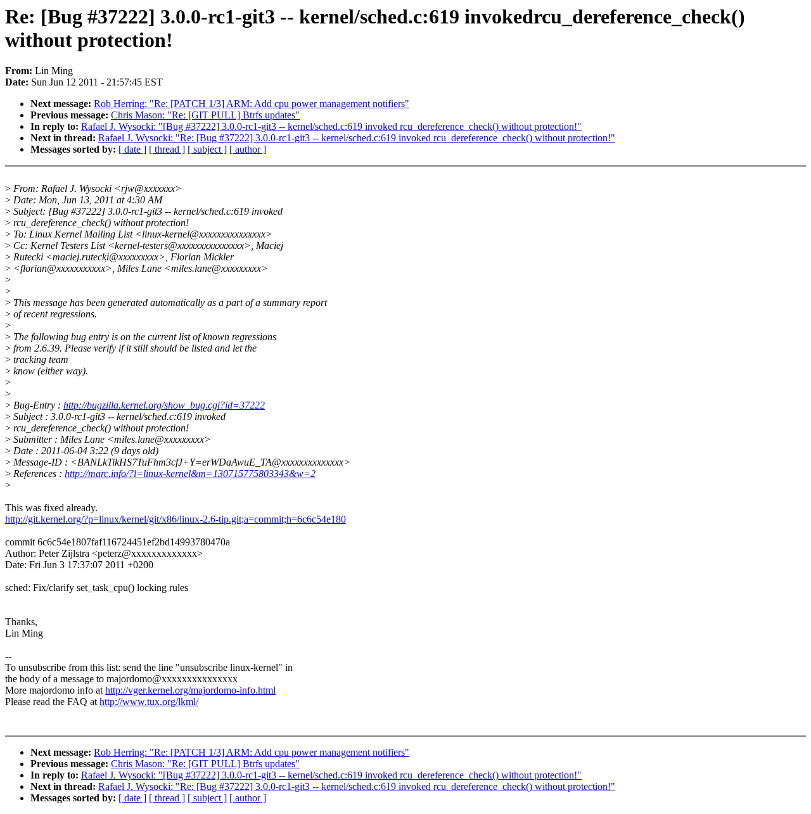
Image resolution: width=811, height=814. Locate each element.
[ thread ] (167, 149)
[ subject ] (207, 149)
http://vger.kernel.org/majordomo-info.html (190, 690)
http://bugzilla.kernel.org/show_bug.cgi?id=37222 (164, 405)
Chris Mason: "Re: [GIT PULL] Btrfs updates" (205, 115)
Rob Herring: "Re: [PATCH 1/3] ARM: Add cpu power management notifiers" (251, 103)
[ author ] (247, 149)
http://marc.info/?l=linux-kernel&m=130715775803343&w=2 (190, 473)
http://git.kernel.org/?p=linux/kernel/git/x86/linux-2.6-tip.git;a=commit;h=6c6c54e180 (175, 519)
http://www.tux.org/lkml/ (148, 701)
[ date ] (132, 149)
